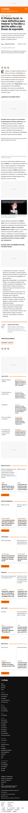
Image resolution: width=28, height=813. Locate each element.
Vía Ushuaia (4, 740)
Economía (3, 748)
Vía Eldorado (4, 722)
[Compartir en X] (8, 68)
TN (7, 808)
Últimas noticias (5, 744)
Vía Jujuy (3, 707)
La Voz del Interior (6, 811)
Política (3, 746)
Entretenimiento (5, 752)
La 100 (22, 808)
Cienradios (9, 809)
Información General (6, 750)
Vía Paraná (3, 731)
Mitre (18, 808)
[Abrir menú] (26, 9)
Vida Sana (4, 343)
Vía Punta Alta (4, 702)
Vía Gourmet (4, 766)
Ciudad (3, 809)
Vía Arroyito (4, 696)
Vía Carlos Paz (4, 694)
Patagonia (3, 738)
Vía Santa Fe (4, 727)
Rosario (3, 687)
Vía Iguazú (3, 723)
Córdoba (3, 685)
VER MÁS (4, 495)
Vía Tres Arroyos (5, 700)
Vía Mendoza (4, 715)
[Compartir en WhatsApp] (5, 68)
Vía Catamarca (4, 710)
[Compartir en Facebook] (2, 68)
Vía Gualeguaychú (5, 735)
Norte (2, 705)
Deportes (3, 754)
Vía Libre (3, 768)
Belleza (8, 16)
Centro (3, 692)
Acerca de (3, 782)
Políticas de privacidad (7, 778)
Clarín (3, 808)
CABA (2, 689)
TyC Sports (16, 809)
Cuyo (2, 713)
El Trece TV (12, 808)
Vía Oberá (3, 725)
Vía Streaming (4, 764)
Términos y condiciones (7, 776)
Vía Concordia (4, 733)
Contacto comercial (6, 780)
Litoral (3, 718)
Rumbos (3, 770)
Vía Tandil (3, 698)
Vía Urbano (4, 762)
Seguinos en (21, 43)
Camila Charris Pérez (10, 44)
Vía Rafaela (4, 729)
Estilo (3, 16)
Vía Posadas (4, 720)
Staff (2, 784)
